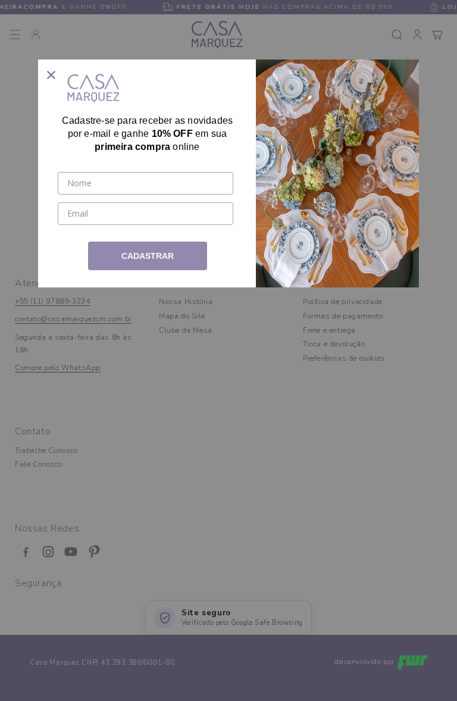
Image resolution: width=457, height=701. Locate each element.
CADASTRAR (147, 256)
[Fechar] (51, 72)
